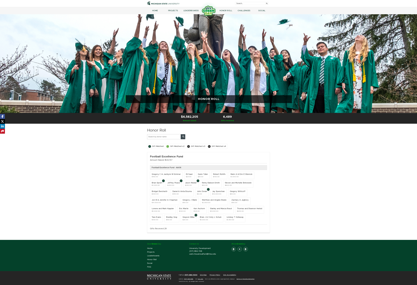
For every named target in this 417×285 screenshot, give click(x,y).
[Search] (183, 136)
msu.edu (200, 279)
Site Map (203, 275)
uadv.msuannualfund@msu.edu (202, 254)
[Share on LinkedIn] (2, 126)
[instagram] (245, 249)
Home (150, 248)
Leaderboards (153, 256)
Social (149, 263)
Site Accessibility (229, 275)
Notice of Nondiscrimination (246, 279)
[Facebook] (234, 249)
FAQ (149, 267)
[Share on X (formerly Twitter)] (2, 121)
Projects (151, 252)
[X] (239, 249)
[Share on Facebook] (2, 116)
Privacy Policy (215, 275)
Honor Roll (151, 259)
